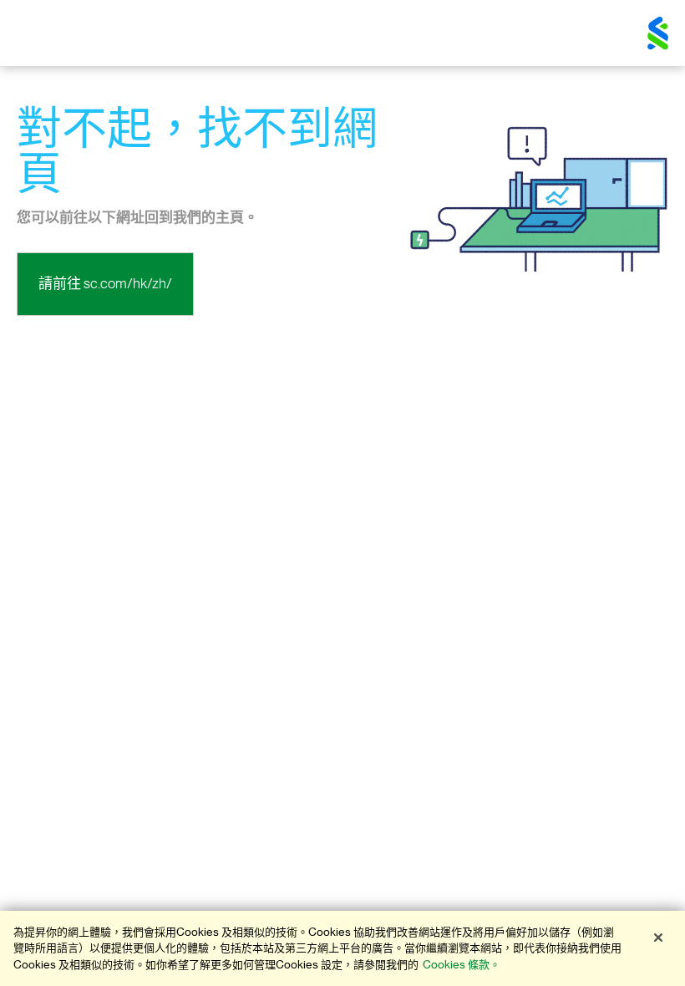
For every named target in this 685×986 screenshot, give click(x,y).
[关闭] (658, 937)
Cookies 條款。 (461, 964)
